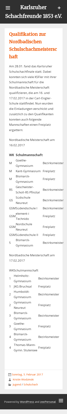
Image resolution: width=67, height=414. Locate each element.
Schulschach (31, 384)
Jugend (17, 384)
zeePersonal (48, 401)
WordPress (27, 401)
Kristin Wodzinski (23, 379)
